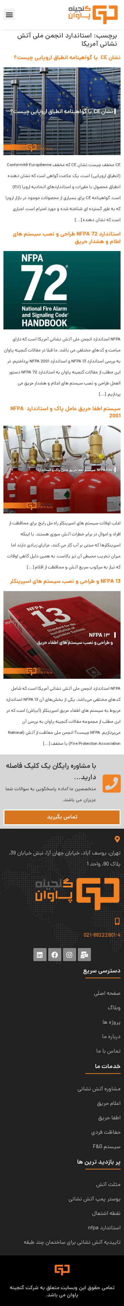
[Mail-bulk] (84, 954)
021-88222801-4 (102, 936)
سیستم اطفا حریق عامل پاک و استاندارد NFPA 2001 (65, 413)
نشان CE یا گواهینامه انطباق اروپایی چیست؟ (67, 58)
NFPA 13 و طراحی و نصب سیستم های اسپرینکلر (65, 581)
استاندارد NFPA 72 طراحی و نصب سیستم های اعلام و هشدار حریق (67, 238)
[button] (9, 14)
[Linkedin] (39, 954)
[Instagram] (69, 954)
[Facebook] (54, 954)
